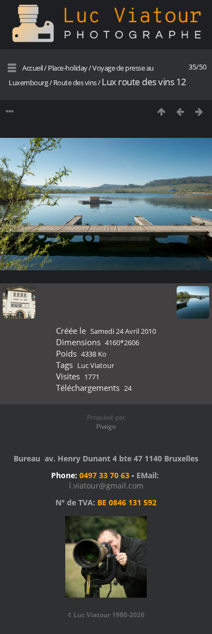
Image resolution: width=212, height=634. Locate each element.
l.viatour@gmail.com (106, 485)
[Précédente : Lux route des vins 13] (180, 111)
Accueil (32, 68)
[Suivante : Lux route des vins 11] (199, 111)
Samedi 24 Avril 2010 (123, 331)
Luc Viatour (95, 365)
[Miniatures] (161, 111)
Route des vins (75, 82)
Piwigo (106, 426)
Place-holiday (68, 68)
